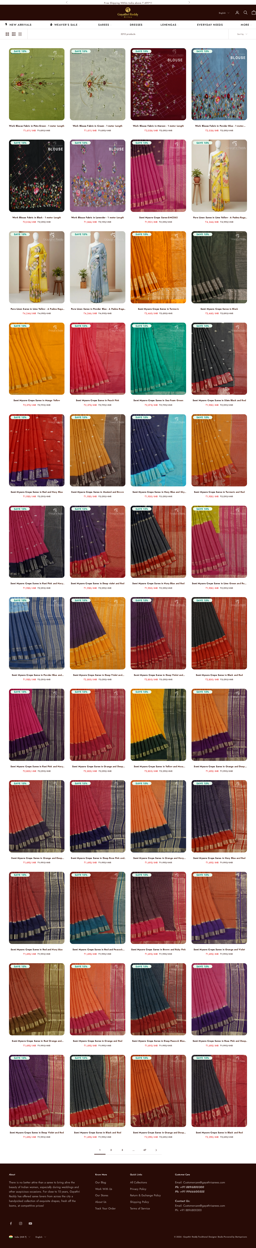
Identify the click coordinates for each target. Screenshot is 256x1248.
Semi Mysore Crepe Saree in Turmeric (158, 309)
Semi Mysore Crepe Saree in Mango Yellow (36, 400)
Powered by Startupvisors (235, 1236)
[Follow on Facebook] (11, 1223)
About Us (100, 1202)
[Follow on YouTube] (30, 1223)
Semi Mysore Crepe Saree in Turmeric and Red (219, 492)
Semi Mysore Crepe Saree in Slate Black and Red (219, 400)
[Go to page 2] (156, 1150)
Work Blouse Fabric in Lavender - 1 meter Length (97, 217)
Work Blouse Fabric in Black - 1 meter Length (36, 217)
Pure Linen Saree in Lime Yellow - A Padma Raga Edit (219, 217)
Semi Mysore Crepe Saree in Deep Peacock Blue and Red (158, 1041)
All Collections (138, 1182)
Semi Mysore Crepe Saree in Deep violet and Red (97, 583)
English (222, 12)
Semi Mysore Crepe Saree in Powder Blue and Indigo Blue (37, 675)
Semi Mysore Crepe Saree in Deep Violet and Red (37, 1132)
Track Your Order (105, 1208)
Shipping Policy (139, 1202)
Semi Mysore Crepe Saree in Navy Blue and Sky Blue (158, 492)
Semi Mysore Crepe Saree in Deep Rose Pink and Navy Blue (97, 858)
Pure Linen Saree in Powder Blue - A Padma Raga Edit (97, 309)
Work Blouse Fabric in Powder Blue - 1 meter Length (219, 126)
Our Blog (100, 1182)
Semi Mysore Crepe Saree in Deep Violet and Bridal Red (158, 675)
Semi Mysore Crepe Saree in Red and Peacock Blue (98, 949)
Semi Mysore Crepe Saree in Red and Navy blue (37, 949)
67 (145, 1150)
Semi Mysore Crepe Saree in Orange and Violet (219, 949)
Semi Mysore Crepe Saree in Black (219, 309)
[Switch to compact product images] (20, 34)
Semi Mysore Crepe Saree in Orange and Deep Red (158, 1132)
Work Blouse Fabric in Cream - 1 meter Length (97, 126)
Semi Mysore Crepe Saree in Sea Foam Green (158, 400)
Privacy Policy (138, 1189)
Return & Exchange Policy (145, 1195)
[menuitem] (18, 24)
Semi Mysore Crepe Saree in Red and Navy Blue (37, 492)
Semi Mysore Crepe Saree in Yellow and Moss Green (158, 766)
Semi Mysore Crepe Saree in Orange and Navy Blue (158, 858)
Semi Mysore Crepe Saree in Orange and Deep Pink (97, 766)
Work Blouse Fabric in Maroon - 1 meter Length (158, 126)
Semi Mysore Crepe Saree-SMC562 (158, 217)
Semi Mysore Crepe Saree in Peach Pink (97, 400)
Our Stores (101, 1195)
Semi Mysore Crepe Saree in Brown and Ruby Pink (158, 949)
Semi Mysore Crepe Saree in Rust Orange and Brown (36, 1041)
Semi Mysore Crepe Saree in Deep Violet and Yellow (97, 675)
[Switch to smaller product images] (13, 34)
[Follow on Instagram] (20, 1223)
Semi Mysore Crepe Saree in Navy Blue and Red (158, 583)
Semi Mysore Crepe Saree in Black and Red (219, 675)
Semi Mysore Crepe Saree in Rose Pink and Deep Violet (219, 1041)
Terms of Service (140, 1208)
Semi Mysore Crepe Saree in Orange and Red (97, 1041)
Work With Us (103, 1189)
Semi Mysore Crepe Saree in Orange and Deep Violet (219, 766)
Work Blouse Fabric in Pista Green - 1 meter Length (36, 126)
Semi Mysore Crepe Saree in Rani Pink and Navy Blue (36, 583)
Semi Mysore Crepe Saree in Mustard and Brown (97, 492)
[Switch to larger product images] (7, 34)
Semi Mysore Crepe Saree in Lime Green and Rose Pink (219, 583)
